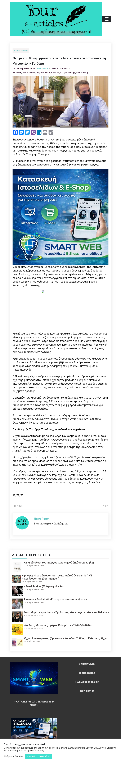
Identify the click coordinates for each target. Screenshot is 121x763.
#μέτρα (55, 73)
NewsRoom (42, 69)
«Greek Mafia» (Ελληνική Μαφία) (43, 586)
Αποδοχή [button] (31, 756)
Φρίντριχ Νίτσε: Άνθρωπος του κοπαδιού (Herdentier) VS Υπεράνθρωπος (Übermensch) (57, 577)
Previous (18, 505)
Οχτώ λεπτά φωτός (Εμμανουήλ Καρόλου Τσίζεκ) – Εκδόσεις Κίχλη (65, 638)
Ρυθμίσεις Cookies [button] (13, 756)
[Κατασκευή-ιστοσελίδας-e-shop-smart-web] (60, 217)
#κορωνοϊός (29, 73)
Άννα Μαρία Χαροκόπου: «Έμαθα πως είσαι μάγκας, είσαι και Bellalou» (66, 612)
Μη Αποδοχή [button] (44, 756)
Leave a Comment (60, 69)
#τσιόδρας (82, 73)
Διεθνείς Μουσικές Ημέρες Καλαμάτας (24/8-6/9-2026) (57, 625)
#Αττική (17, 73)
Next (105, 505)
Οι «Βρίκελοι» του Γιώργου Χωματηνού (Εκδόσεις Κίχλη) (59, 562)
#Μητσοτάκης (67, 73)
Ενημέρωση (21, 51)
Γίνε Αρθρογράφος (87, 681)
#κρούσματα (43, 73)
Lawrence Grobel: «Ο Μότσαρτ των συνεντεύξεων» (55, 599)
